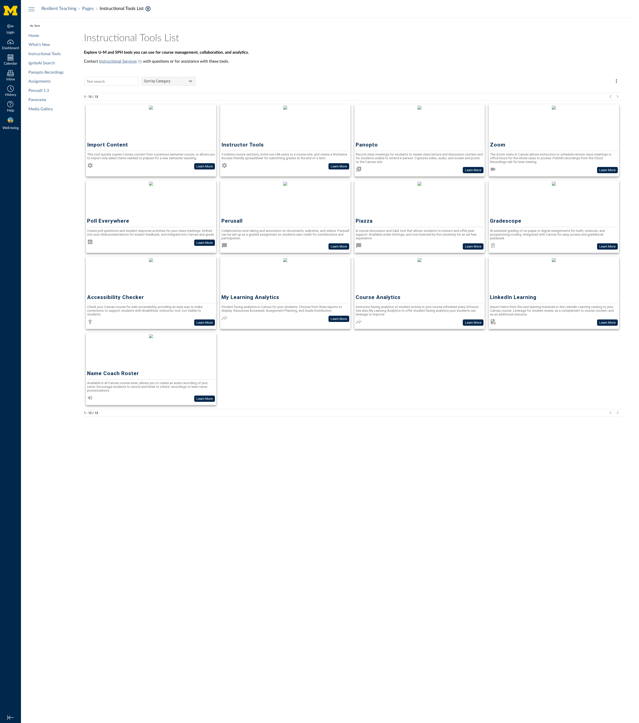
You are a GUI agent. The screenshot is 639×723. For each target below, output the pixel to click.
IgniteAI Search (41, 63)
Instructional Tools (44, 54)
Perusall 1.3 (38, 91)
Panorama (37, 100)
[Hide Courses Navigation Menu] (31, 9)
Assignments (39, 81)
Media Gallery (40, 109)
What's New (39, 45)
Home (33, 36)
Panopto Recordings (46, 72)
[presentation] (10, 124)
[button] (10, 91)
